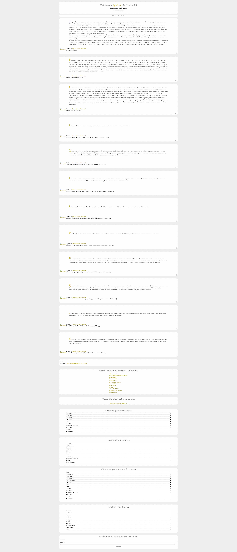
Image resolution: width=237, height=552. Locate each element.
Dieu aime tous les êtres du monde (118, 403)
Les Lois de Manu (113, 384)
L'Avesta (111, 387)
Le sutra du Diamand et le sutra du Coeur (118, 375)
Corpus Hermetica (113, 379)
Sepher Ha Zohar (113, 392)
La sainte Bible (112, 377)
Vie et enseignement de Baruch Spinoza (76, 363)
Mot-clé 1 (62, 539)
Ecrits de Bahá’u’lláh (113, 389)
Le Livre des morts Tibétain (115, 390)
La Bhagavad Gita (113, 380)
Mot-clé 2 (62, 542)
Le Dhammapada (113, 374)
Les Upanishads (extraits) (115, 382)
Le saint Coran (112, 385)
